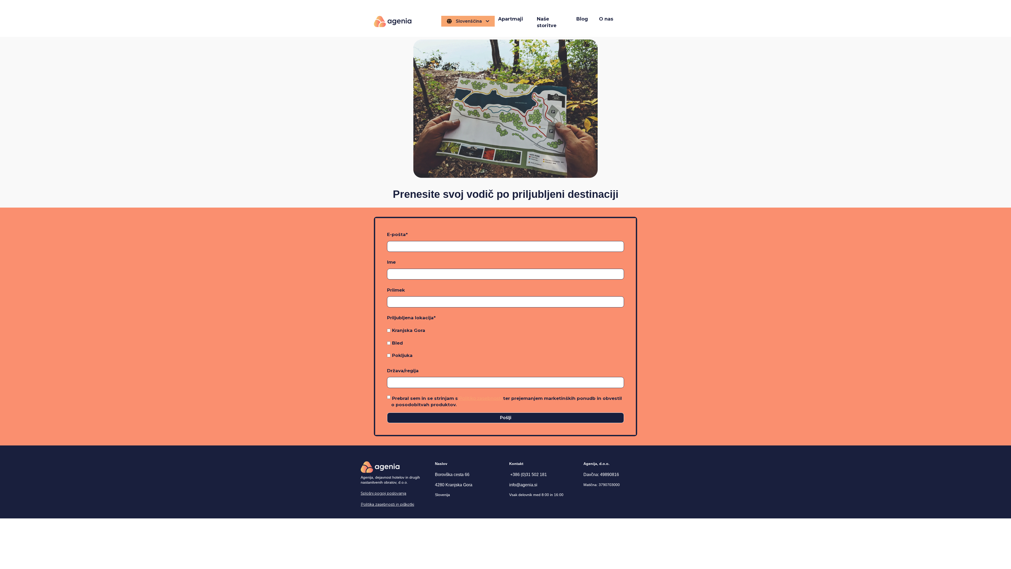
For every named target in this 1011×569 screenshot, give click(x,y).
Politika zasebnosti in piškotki (387, 504)
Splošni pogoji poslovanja (383, 493)
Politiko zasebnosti (480, 398)
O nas (606, 19)
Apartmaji (510, 19)
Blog (582, 19)
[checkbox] (505, 343)
